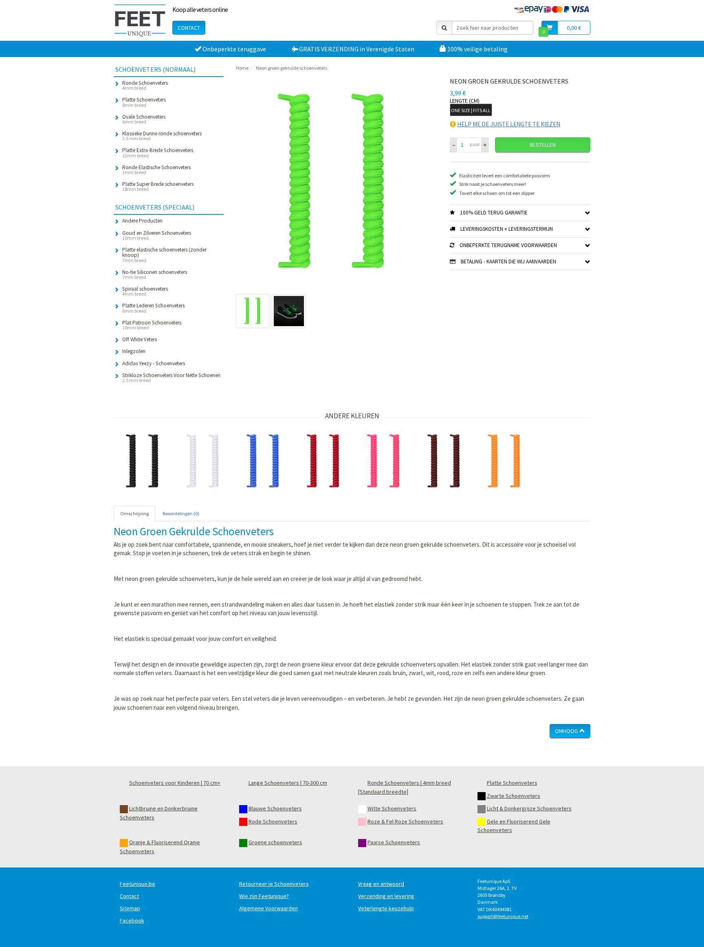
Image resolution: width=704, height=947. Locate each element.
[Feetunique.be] (140, 20)
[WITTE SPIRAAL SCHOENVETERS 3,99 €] (204, 461)
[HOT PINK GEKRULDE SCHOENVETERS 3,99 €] (385, 461)
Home (242, 68)
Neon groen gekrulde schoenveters (291, 68)
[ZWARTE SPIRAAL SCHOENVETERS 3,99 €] (144, 461)
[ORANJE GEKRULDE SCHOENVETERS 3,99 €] (505, 461)
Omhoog (567, 731)
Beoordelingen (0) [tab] (181, 513)
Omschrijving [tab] (134, 513)
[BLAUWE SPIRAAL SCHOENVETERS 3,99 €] (264, 461)
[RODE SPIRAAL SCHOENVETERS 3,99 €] (325, 461)
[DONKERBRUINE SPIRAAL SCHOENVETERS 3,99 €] (445, 461)
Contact (189, 27)
